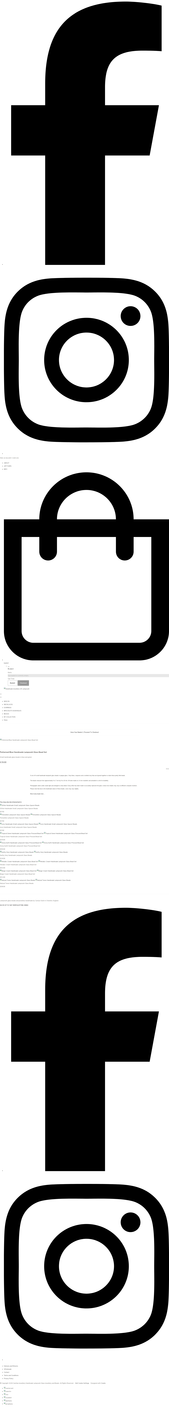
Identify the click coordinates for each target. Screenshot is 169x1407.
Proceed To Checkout (91, 732)
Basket (12, 683)
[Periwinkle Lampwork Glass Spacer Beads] (30, 815)
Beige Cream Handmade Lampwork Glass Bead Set (17, 874)
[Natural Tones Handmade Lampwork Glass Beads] (35, 880)
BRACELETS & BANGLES (12, 711)
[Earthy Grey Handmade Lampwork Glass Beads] (34, 852)
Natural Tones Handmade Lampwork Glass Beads (17, 883)
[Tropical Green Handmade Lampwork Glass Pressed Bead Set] (44, 833)
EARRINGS (7, 708)
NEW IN (6, 701)
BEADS (6, 714)
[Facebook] (86, 264)
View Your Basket (76, 732)
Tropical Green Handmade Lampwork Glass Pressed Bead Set (21, 837)
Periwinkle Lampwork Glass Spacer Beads (14, 818)
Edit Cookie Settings (82, 1383)
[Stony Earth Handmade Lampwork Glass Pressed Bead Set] (42, 843)
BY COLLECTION (9, 717)
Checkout (23, 683)
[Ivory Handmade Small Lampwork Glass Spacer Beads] (38, 824)
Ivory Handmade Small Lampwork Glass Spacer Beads (18, 827)
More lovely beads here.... (37, 794)
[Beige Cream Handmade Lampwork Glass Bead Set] (37, 871)
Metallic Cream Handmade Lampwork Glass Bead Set (18, 865)
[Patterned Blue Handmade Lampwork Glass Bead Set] (3, 746)
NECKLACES (8, 704)
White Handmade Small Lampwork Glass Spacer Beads (19, 808)
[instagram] (86, 454)
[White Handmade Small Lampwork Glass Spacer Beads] (19, 805)
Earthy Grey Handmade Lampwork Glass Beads (16, 855)
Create (103, 1383)
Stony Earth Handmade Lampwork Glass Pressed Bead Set (20, 846)
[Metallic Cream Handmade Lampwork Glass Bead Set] (38, 861)
